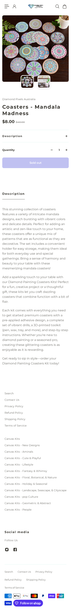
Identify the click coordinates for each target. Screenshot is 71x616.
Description (12, 136)
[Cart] (64, 6)
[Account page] (14, 6)
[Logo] (35, 6)
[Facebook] (15, 549)
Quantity (8, 150)
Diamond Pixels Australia (18, 99)
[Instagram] (7, 549)
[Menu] (7, 6)
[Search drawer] (57, 6)
